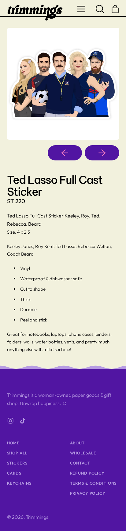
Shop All (17, 452)
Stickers (17, 463)
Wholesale (83, 452)
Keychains (19, 483)
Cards (14, 473)
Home (13, 442)
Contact (80, 463)
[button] (100, 8)
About (77, 442)
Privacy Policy (88, 493)
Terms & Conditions (93, 483)
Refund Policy (87, 473)
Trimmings (37, 517)
